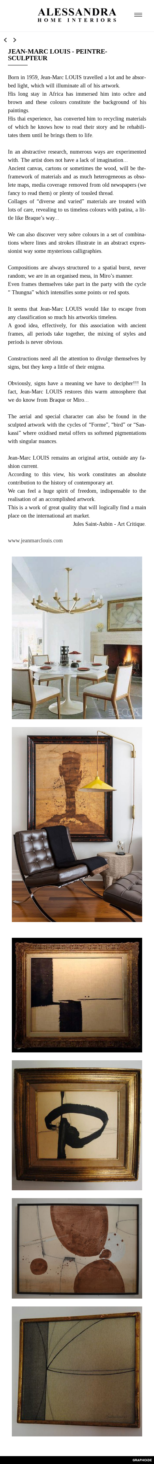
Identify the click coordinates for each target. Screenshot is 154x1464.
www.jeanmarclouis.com (36, 541)
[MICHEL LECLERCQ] (5, 40)
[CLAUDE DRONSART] (14, 40)
